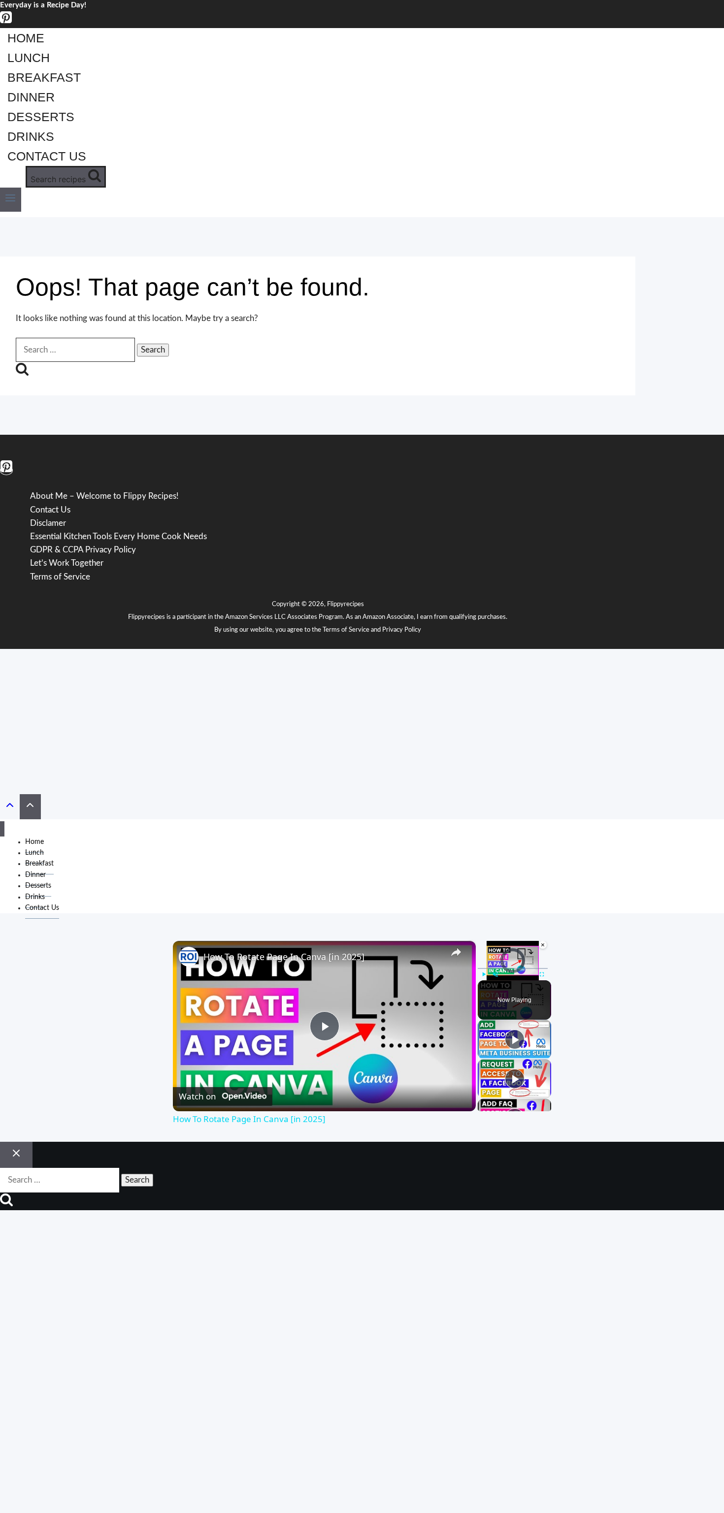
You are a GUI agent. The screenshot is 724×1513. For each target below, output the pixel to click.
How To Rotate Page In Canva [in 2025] (283, 957)
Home (25, 38)
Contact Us (46, 156)
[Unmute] (495, 974)
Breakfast (44, 77)
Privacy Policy (401, 630)
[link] (188, 956)
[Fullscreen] (542, 974)
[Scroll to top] (10, 807)
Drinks (30, 136)
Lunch (28, 57)
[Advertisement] (362, 718)
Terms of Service (60, 577)
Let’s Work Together (66, 563)
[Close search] (16, 1155)
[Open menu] (10, 200)
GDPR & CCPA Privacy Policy (83, 550)
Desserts (40, 117)
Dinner (31, 97)
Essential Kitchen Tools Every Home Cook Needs (118, 536)
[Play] (484, 974)
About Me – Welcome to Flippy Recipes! (104, 496)
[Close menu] (2, 829)
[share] (456, 952)
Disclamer (48, 523)
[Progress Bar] (513, 968)
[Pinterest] (6, 21)
